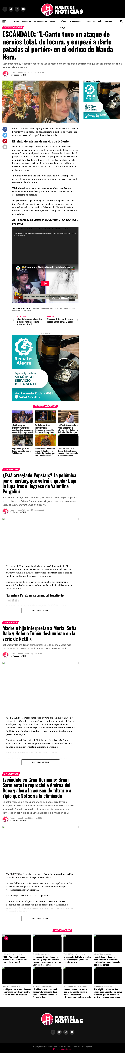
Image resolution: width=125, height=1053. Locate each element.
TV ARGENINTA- (14, 874)
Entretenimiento (76, 21)
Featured (36, 308)
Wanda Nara (69, 308)
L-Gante (45, 308)
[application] (45, 245)
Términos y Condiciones (62, 1049)
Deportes (53, 21)
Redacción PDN (19, 75)
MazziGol (108, 21)
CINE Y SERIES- (13, 717)
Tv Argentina (56, 308)
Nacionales (26, 21)
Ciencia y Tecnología (94, 21)
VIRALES (62, 28)
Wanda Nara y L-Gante (22, 311)
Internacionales (40, 21)
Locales (16, 21)
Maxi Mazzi (33, 219)
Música (63, 21)
